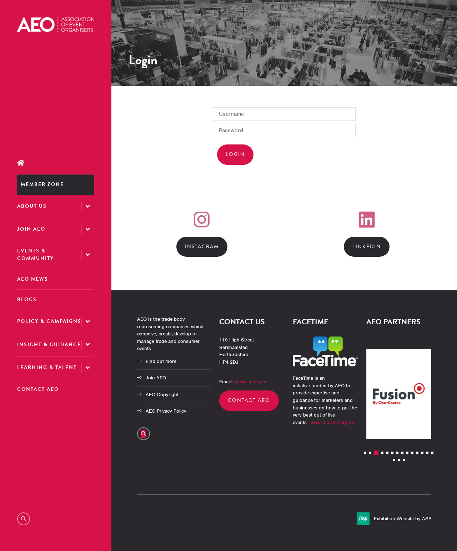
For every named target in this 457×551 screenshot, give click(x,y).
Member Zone (42, 184)
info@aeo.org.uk (250, 382)
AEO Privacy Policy (166, 411)
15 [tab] (394, 460)
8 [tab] (402, 453)
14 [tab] (432, 453)
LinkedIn (366, 246)
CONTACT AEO (249, 400)
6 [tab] (392, 453)
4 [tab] (382, 453)
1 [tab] (365, 453)
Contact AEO (38, 389)
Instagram (202, 246)
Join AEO (31, 229)
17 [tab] (404, 460)
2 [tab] (370, 453)
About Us (32, 206)
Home (55, 163)
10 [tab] (412, 453)
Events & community (35, 254)
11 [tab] (417, 453)
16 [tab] (399, 460)
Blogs (27, 299)
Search (23, 518)
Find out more (161, 361)
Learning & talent (47, 367)
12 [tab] (422, 453)
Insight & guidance (49, 344)
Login (235, 154)
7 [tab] (397, 453)
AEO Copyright (162, 395)
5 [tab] (387, 453)
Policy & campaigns (49, 321)
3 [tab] (376, 453)
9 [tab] (407, 453)
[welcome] (55, 30)
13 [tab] (427, 453)
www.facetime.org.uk (332, 422)
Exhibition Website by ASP (402, 519)
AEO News (32, 279)
